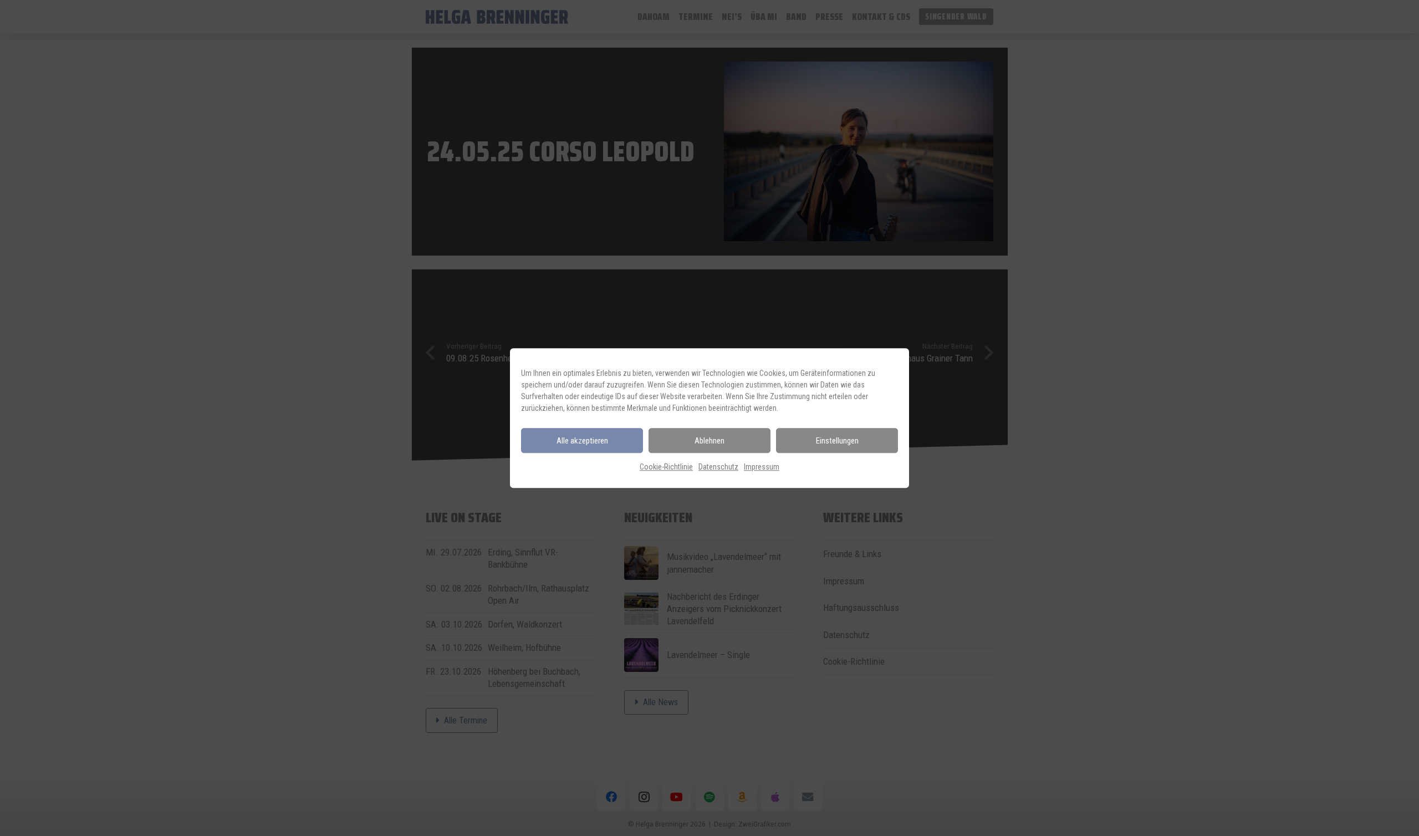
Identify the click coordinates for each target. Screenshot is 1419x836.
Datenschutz (718, 466)
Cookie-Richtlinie (666, 466)
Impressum (761, 466)
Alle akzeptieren (582, 441)
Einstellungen (837, 441)
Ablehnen (709, 441)
